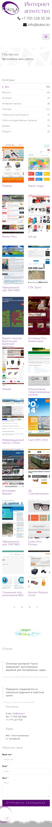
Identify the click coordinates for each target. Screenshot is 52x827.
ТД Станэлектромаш (38, 492)
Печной (6, 389)
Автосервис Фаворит (9, 492)
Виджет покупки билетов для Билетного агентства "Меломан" (12, 344)
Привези (7, 186)
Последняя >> (37, 606)
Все (27, 87)
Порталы (26, 109)
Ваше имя (7, 755)
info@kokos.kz (18, 714)
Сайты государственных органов (26, 120)
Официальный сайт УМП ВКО (11, 543)
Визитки (26, 92)
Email (5, 766)
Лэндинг (26, 131)
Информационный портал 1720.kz (13, 441)
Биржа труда (35, 186)
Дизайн (26, 126)
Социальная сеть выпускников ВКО (12, 594)
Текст (5, 778)
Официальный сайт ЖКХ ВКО (11, 289)
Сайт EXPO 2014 (38, 440)
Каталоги (26, 98)
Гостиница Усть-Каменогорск (37, 340)
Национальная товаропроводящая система (39, 392)
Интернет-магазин (26, 103)
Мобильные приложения (26, 115)
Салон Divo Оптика (35, 543)
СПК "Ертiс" (35, 287)
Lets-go (32, 236)
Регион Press (9, 236)
